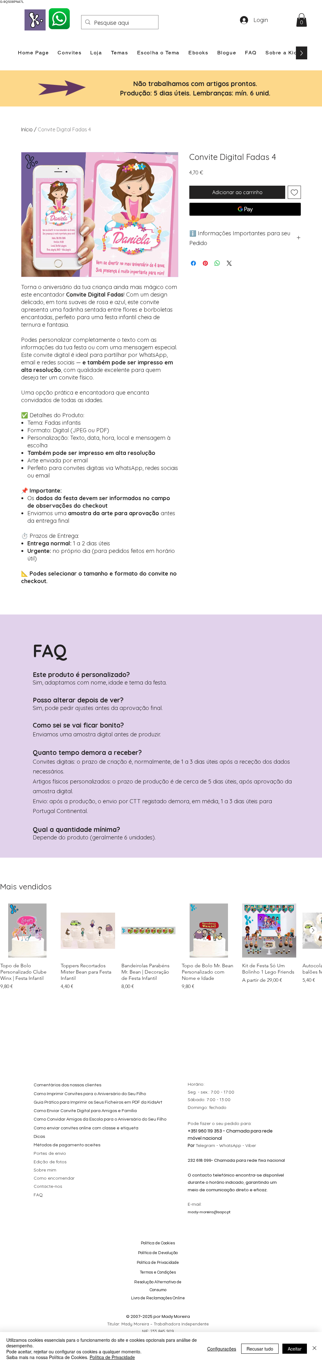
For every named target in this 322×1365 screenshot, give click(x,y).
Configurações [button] (221, 1349)
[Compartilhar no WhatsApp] (217, 263)
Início (27, 129)
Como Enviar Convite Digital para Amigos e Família (85, 1111)
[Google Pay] (245, 209)
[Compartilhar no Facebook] (193, 263)
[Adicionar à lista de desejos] (294, 192)
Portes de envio (50, 1153)
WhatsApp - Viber (237, 1145)
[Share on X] (229, 263)
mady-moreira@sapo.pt (209, 1212)
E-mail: (195, 1204)
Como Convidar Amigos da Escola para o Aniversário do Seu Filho (100, 1119)
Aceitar (295, 1349)
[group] (161, 950)
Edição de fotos (50, 1162)
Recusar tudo (260, 1349)
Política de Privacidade (112, 1357)
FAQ (38, 1195)
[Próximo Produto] (313, 930)
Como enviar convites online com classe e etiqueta (86, 1128)
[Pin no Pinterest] (205, 263)
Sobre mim (45, 1170)
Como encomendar (54, 1178)
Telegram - (207, 1145)
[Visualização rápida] (27, 931)
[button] (301, 20)
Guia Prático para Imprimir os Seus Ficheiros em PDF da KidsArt (98, 1102)
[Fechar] (314, 1348)
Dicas (39, 1136)
